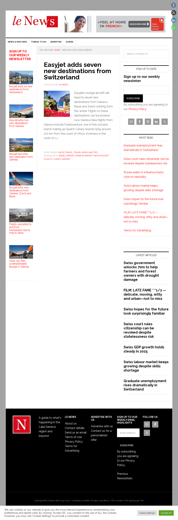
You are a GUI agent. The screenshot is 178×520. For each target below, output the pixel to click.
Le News (35, 24)
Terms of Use (73, 437)
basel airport (66, 155)
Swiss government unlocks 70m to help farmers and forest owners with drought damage (141, 271)
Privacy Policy (137, 109)
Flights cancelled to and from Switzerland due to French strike (20, 228)
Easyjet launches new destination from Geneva (21, 157)
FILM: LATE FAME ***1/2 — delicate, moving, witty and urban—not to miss (146, 217)
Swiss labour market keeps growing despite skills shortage (146, 366)
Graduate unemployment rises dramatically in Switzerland (145, 385)
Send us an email (76, 432)
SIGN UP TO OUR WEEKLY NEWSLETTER (20, 55)
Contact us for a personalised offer (101, 435)
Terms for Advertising (137, 230)
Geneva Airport (83, 155)
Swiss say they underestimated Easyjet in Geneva (19, 263)
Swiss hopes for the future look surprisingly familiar (146, 311)
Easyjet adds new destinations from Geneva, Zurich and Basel (20, 192)
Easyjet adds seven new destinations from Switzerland (77, 71)
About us (70, 423)
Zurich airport (61, 159)
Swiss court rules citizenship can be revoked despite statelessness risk (139, 330)
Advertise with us (102, 426)
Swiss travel (65, 152)
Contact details (74, 428)
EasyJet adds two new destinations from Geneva (19, 123)
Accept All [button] (166, 513)
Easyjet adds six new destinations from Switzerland (20, 89)
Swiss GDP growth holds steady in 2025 (144, 349)
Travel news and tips (86, 152)
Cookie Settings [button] (147, 513)
